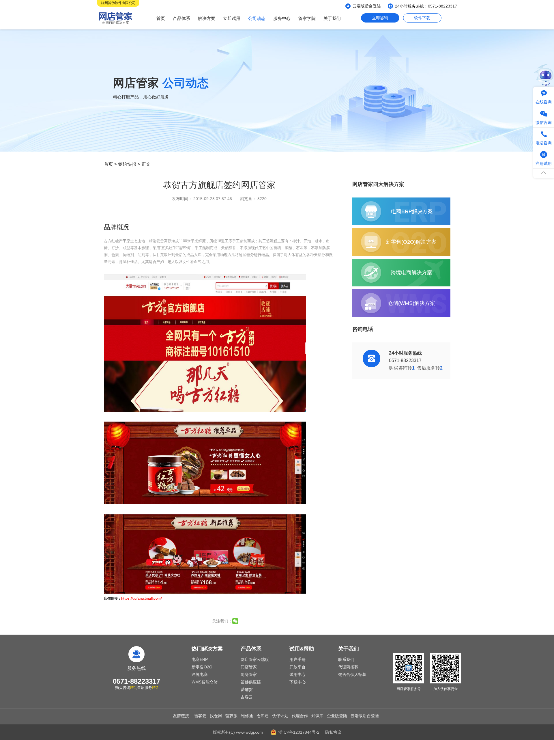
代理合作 (300, 715)
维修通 (247, 715)
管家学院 (307, 18)
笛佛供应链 (251, 682)
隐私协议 (333, 732)
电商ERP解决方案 (412, 211)
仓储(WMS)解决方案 (411, 303)
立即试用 (231, 18)
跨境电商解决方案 (411, 272)
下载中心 (297, 682)
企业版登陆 (337, 715)
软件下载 (422, 18)
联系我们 (346, 659)
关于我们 (332, 18)
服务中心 (282, 18)
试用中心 (297, 674)
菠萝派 (231, 715)
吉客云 (247, 697)
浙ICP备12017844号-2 (298, 732)
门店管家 (249, 667)
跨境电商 (200, 674)
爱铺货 (247, 689)
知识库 (317, 715)
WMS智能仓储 (205, 682)
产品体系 (181, 18)
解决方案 (206, 18)
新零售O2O (202, 667)
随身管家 (249, 674)
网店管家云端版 (255, 659)
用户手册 (297, 659)
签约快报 (127, 164)
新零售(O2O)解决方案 (411, 242)
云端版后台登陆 (367, 6)
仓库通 (263, 715)
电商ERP (200, 659)
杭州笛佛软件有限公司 (118, 3)
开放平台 (297, 667)
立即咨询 (380, 18)
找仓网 (216, 715)
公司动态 (256, 18)
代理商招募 (348, 667)
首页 (160, 18)
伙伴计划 (280, 715)
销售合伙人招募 (352, 674)
